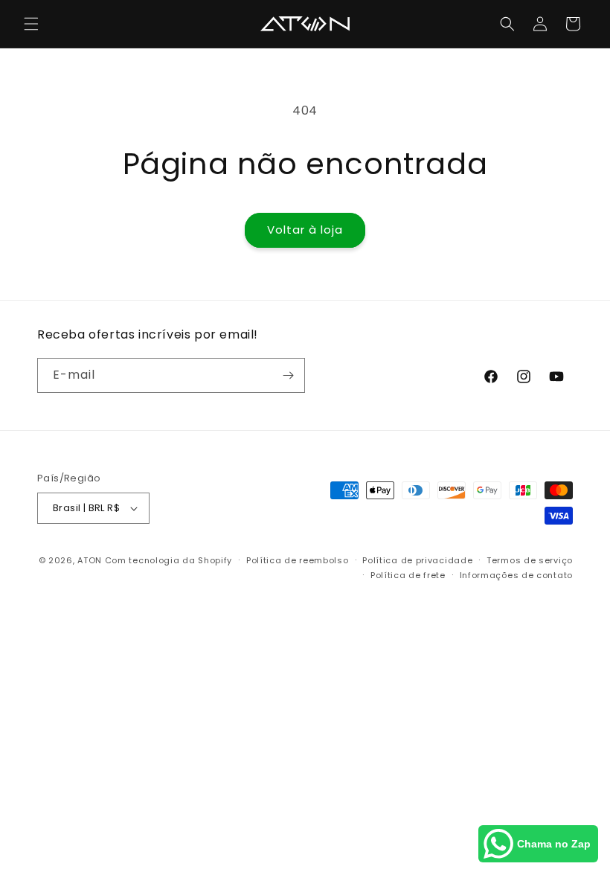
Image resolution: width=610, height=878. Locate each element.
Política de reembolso (297, 560)
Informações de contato (516, 575)
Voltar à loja (305, 229)
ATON (89, 560)
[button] (31, 23)
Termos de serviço (530, 560)
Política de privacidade (417, 560)
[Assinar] (288, 375)
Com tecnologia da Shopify (169, 560)
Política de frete (408, 575)
